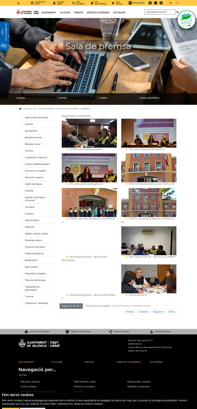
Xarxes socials (122, 331)
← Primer (129, 311)
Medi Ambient (32, 220)
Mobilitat (29, 227)
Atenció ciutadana (128, 361)
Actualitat (156, 361)
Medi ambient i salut (85, 381)
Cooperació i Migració (36, 157)
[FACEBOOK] (150, 4)
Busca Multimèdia (150, 98)
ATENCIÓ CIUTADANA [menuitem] (98, 12)
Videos (103, 98)
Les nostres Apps (39, 331)
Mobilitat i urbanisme (138, 386)
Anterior (143, 311)
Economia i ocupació (35, 170)
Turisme (29, 296)
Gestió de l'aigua (33, 184)
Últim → (172, 311)
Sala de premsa (46, 109)
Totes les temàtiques (35, 280)
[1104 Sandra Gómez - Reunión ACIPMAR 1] (149, 240)
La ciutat (56, 361)
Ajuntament (31, 131)
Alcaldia (29, 124)
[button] (71, 306)
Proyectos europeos (35, 247)
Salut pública (31, 267)
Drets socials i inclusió (138, 381)
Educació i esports (34, 177)
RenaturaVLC (31, 260)
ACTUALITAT (30, 109)
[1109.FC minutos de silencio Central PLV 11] (89, 202)
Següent (158, 311)
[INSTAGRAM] (161, 4)
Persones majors (33, 240)
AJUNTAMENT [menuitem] (48, 12)
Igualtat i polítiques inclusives (35, 199)
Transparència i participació (32, 288)
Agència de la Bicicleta (36, 117)
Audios (21, 98)
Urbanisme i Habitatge (36, 303)
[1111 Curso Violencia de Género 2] (149, 133)
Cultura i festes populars (37, 164)
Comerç (29, 150)
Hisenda (29, 190)
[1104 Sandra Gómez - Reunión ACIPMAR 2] (89, 278)
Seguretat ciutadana (35, 273)
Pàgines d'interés (80, 331)
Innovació (30, 207)
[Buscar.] (178, 12)
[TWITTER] (156, 4)
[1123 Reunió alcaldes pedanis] (89, 133)
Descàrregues (163, 331)
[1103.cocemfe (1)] (149, 278)
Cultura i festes (28, 386)
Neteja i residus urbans (36, 233)
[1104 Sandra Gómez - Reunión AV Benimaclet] (89, 240)
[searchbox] (160, 12)
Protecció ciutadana (84, 386)
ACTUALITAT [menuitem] (119, 12)
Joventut (29, 213)
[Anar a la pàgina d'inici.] (22, 12)
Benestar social (32, 144)
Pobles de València (34, 253)
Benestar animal (33, 137)
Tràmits (89, 361)
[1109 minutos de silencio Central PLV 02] (149, 167)
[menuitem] (36, 98)
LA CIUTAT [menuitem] (65, 12)
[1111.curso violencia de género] (89, 167)
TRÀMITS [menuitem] (78, 12)
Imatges (63, 98)
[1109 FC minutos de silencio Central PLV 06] (149, 202)
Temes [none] (22, 374)
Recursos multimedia (68, 109)
